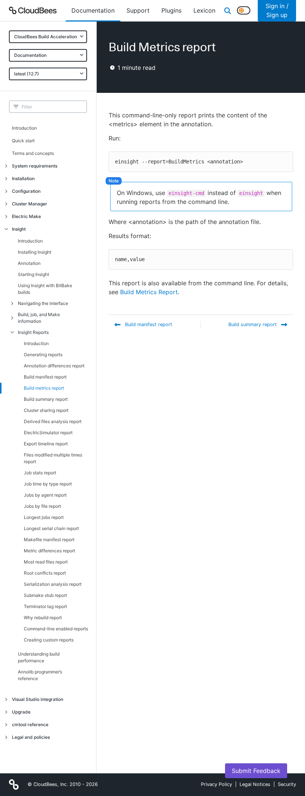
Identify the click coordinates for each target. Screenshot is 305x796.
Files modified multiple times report (53, 458)
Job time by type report (48, 484)
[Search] (227, 10)
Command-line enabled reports (56, 628)
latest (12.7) (26, 74)
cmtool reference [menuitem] (30, 724)
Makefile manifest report (49, 539)
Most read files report (46, 562)
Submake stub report (45, 595)
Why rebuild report (43, 617)
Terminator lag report (45, 606)
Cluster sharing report (46, 410)
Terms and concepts (33, 153)
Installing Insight (34, 252)
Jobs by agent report (45, 495)
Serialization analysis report (52, 584)
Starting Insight (33, 274)
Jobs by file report (42, 506)
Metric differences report (49, 550)
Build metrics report (44, 388)
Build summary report (46, 399)
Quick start (23, 140)
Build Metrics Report (149, 292)
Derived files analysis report (52, 421)
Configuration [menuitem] (26, 191)
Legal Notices (255, 784)
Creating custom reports (49, 640)
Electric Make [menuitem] (26, 216)
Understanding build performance (39, 657)
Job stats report (40, 472)
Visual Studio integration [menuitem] (37, 699)
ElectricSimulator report (48, 432)
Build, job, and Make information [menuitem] (39, 318)
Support (138, 10)
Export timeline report (46, 443)
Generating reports (43, 354)
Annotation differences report (54, 365)
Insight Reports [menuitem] (33, 332)
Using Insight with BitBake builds (45, 289)
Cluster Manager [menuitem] (29, 204)
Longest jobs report (44, 517)
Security (287, 784)
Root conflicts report (45, 573)
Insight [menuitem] (19, 229)
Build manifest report (45, 377)
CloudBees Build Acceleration (45, 36)
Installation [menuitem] (23, 178)
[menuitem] (93, 10)
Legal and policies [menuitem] (31, 737)
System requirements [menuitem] (34, 166)
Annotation (29, 263)
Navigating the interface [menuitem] (43, 303)
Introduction (24, 128)
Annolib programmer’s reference (40, 675)
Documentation (30, 55)
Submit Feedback (256, 770)
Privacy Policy (216, 784)
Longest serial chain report (51, 528)
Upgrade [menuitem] (21, 712)
